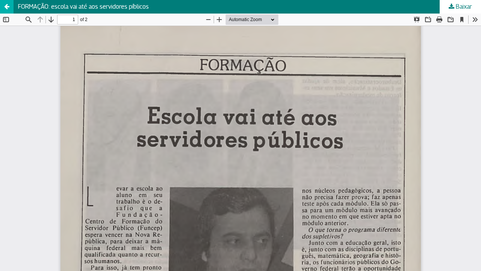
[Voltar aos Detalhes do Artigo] (7, 7)
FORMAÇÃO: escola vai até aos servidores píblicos (83, 6)
